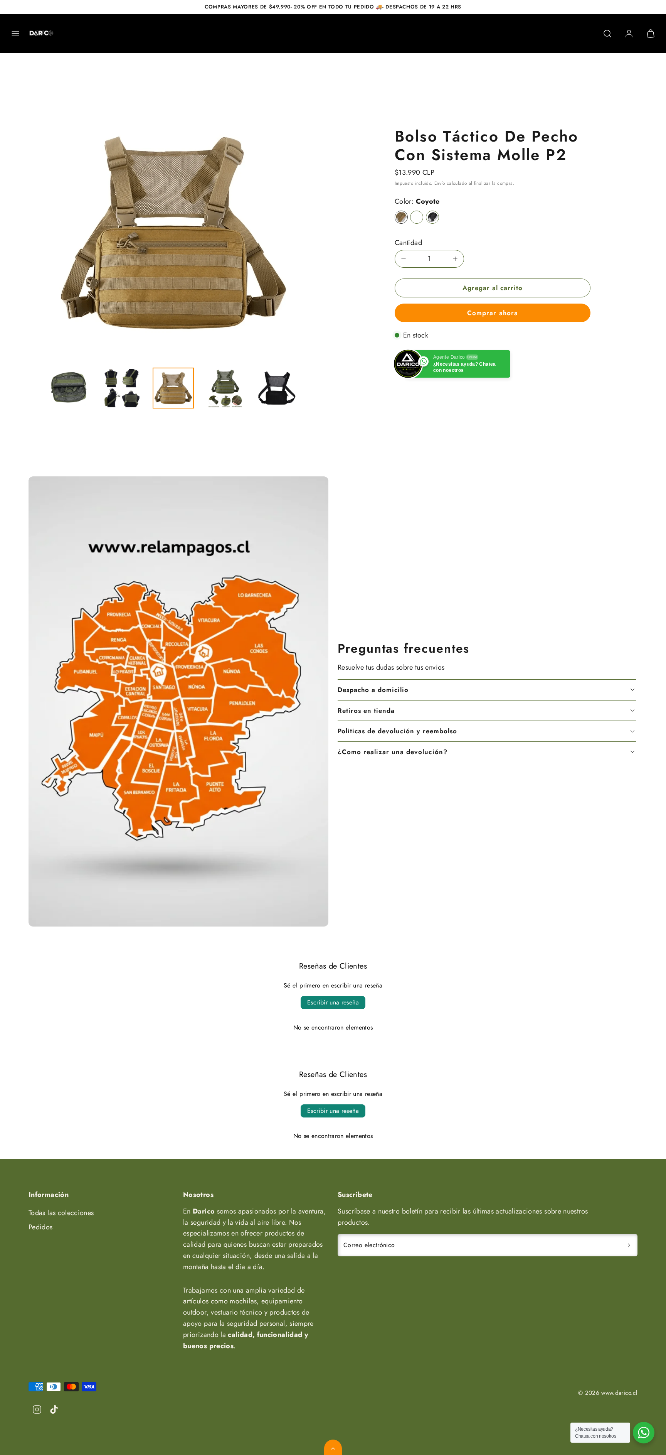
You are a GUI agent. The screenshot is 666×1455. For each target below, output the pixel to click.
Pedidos (41, 1227)
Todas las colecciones (61, 1213)
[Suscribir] (629, 1245)
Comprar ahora (492, 312)
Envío (439, 183)
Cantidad (408, 243)
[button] (15, 33)
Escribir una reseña (333, 1002)
